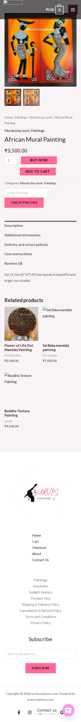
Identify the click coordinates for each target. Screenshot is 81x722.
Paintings (21, 117)
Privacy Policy (40, 623)
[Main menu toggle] (73, 9)
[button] (69, 51)
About (36, 554)
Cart (35, 541)
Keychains (40, 586)
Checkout (39, 548)
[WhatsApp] (40, 712)
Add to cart (37, 171)
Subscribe (41, 668)
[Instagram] (30, 712)
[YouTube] (51, 712)
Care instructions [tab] (18, 254)
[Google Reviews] (62, 712)
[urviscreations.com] (12, 9)
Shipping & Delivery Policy (40, 604)
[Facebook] (19, 712)
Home (8, 117)
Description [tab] (13, 226)
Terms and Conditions (40, 617)
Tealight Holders (41, 592)
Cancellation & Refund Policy (40, 611)
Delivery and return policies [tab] (26, 245)
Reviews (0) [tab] (13, 263)
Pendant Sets (40, 598)
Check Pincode (24, 202)
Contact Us (40, 560)
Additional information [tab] (22, 235)
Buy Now (39, 160)
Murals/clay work (40, 117)
